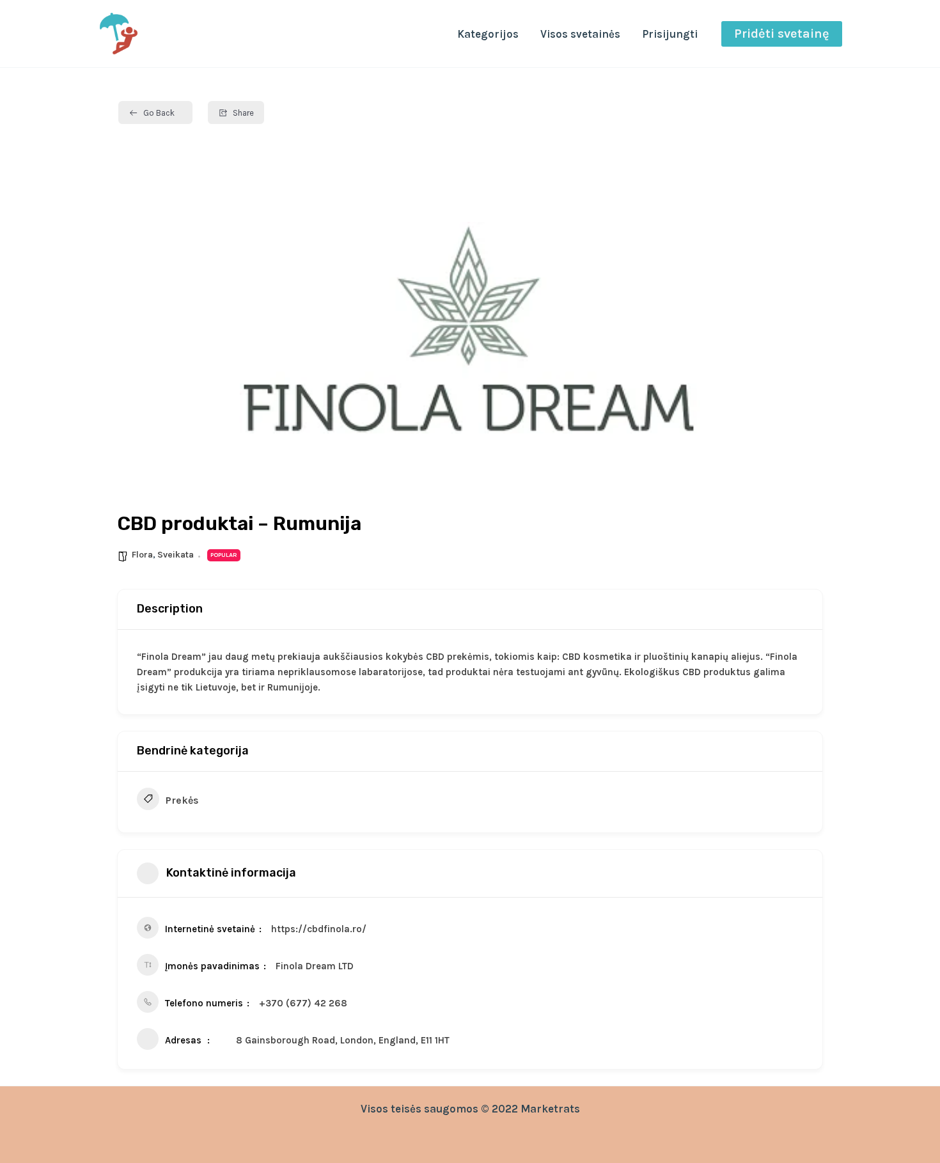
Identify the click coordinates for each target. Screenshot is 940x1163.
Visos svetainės (580, 33)
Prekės (182, 800)
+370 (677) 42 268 (303, 1003)
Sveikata (175, 554)
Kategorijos (488, 33)
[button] (781, 34)
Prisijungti (670, 33)
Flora (142, 554)
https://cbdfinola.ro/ (318, 929)
